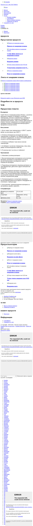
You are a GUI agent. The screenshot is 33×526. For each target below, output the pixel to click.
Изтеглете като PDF (19, 98)
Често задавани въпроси (13, 20)
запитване (18, 292)
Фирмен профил (11, 17)
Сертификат (10, 18)
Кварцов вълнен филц (15, 257)
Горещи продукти (20, 326)
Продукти (6, 11)
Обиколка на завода (12, 21)
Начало (6, 10)
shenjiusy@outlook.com (10, 296)
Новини (6, 14)
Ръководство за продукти (7, 326)
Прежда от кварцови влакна (17, 46)
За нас (5, 15)
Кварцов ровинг (13, 61)
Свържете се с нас (9, 22)
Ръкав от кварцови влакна (14, 201)
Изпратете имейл (5, 330)
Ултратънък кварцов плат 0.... (17, 68)
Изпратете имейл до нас (7, 98)
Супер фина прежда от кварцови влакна (15, 54)
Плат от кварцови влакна (16, 74)
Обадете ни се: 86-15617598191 (9, 4)
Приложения (7, 13)
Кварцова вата (12, 286)
